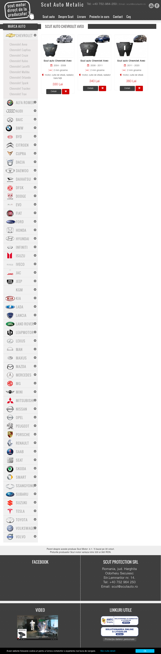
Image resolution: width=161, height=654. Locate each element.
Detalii (54, 92)
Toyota (22, 519)
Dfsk (20, 187)
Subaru (22, 494)
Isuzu (20, 255)
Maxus (21, 357)
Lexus (20, 340)
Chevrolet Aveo (18, 44)
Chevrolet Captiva (20, 49)
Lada (19, 306)
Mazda (21, 366)
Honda (21, 230)
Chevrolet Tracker (20, 88)
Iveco (20, 264)
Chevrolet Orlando (20, 77)
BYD (19, 136)
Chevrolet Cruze (19, 55)
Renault (22, 443)
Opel (19, 417)
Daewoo (22, 170)
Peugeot (22, 426)
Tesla (20, 511)
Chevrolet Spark (19, 83)
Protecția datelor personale (119, 639)
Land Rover (25, 323)
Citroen (22, 145)
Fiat (19, 213)
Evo (19, 204)
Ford (20, 221)
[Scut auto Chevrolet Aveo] (58, 46)
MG (18, 383)
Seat (19, 460)
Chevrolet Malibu (20, 72)
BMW (19, 128)
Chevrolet (24, 35)
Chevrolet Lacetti (20, 66)
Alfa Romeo (25, 102)
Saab (20, 451)
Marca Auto (17, 26)
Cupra (21, 153)
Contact (118, 17)
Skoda (21, 468)
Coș (128, 17)
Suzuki (21, 502)
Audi (19, 111)
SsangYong (25, 485)
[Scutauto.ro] (39, 627)
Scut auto (49, 17)
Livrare (81, 17)
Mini (19, 391)
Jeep (19, 281)
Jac (18, 272)
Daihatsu (23, 179)
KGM (19, 289)
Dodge (21, 196)
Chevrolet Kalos (19, 60)
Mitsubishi (25, 400)
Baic (19, 119)
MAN (19, 349)
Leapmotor (25, 332)
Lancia (21, 315)
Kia (18, 298)
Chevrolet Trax (18, 94)
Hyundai (22, 238)
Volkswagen (26, 528)
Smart (21, 477)
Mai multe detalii (107, 650)
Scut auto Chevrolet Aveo (58, 61)
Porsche (23, 434)
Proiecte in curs (99, 17)
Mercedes (23, 374)
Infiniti (22, 247)
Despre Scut (66, 17)
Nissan (21, 409)
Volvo (21, 536)
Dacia (20, 162)
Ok (145, 650)
